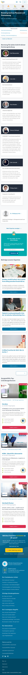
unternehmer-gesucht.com (8, 650)
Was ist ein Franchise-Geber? (8, 614)
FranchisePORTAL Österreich (8, 647)
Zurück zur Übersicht (7, 38)
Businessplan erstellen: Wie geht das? (10, 621)
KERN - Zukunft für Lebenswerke (12, 453)
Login (24, 2)
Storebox (5, 404)
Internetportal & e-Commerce (15, 499)
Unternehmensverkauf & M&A (14, 449)
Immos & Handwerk (6, 400)
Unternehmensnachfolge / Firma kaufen (11, 619)
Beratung (4, 449)
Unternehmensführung (7, 601)
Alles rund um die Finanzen (8, 603)
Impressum (4, 664)
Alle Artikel (20, 373)
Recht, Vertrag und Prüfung (8, 605)
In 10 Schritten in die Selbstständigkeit (10, 584)
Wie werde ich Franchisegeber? (9, 628)
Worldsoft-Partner (8, 503)
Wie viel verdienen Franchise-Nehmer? (10, 589)
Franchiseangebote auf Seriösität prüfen (11, 587)
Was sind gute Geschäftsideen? (9, 612)
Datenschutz (5, 667)
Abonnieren (13, 253)
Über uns (4, 661)
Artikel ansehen (13, 292)
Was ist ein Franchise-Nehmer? (9, 617)
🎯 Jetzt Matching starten (14, 550)
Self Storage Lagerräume (18, 400)
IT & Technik (5, 499)
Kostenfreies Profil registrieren (9, 633)
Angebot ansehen (13, 427)
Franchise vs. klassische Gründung (9, 582)
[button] (20, 2)
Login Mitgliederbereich (7, 635)
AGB (3, 669)
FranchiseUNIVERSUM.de (7, 653)
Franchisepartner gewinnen (8, 631)
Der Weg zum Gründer (7, 596)
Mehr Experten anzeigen (13, 228)
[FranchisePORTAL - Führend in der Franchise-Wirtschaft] (2, 2)
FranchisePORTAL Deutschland (9, 644)
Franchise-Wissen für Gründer (9, 598)
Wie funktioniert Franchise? (8, 580)
